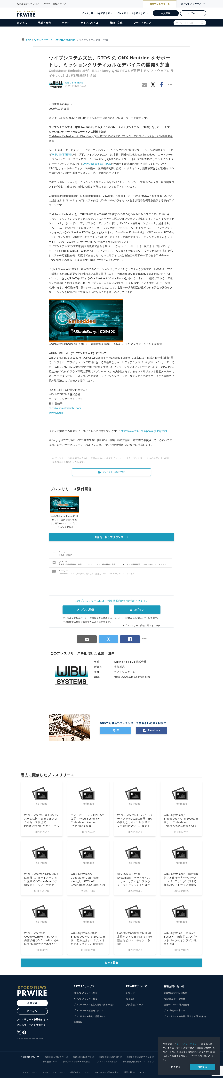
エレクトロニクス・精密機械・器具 (100, 564)
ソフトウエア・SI (43, 40)
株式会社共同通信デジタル (139, 1057)
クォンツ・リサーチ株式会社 (76, 1061)
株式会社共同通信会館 (109, 1057)
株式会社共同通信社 (82, 1057)
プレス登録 (87, 609)
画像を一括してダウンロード (111, 537)
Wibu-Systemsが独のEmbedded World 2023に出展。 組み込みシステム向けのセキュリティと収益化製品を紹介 (88, 940)
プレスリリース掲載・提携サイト (89, 1016)
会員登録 (165, 13)
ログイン (193, 13)
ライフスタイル (90, 22)
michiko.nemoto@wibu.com (65, 408)
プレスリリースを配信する (95, 13)
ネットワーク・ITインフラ (154, 564)
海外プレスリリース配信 (85, 998)
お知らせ (130, 993)
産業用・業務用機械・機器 (70, 564)
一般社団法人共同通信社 (54, 1057)
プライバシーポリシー (187, 1044)
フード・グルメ (143, 22)
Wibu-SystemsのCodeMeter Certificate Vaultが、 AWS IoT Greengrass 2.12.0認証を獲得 (88, 881)
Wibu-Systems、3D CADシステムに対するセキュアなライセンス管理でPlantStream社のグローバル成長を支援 (41, 822)
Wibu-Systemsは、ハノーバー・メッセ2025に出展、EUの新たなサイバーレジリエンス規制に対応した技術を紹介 (134, 822)
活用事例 (78, 1022)
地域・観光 (44, 22)
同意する (202, 1066)
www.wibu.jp (56, 412)
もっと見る (111, 962)
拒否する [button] (176, 1067)
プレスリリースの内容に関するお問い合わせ (185, 1016)
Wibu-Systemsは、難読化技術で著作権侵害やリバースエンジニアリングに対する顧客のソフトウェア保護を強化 (181, 881)
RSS (142, 1072)
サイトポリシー (28, 1072)
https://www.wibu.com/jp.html (132, 677)
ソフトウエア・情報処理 (130, 564)
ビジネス (22, 22)
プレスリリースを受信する (130, 13)
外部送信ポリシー (78, 1072)
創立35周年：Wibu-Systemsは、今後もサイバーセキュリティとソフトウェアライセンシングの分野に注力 (133, 881)
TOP (28, 40)
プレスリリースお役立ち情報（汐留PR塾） (94, 1004)
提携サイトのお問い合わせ (176, 1004)
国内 (160, 4)
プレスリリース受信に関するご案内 (142, 625)
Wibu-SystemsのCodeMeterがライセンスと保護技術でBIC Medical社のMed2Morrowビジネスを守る (41, 940)
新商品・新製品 (65, 555)
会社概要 (130, 998)
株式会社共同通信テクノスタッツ (138, 1061)
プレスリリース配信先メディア (88, 1010)
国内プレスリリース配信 (85, 993)
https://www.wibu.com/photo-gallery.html (144, 431)
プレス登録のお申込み (174, 1010)
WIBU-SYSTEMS (66, 40)
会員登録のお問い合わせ (175, 993)
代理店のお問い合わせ (174, 998)
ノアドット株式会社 (106, 1061)
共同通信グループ (134, 1004)
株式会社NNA (49, 1061)
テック (66, 22)
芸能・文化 (116, 22)
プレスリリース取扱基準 (105, 1072)
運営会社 (128, 1072)
